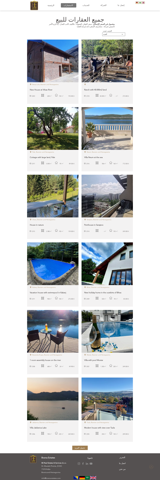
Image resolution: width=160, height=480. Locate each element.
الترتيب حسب (107, 31)
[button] (68, 5)
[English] (143, 2)
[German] (136, 2)
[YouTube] (91, 463)
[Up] (151, 467)
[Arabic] (140, 2)
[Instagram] (79, 463)
